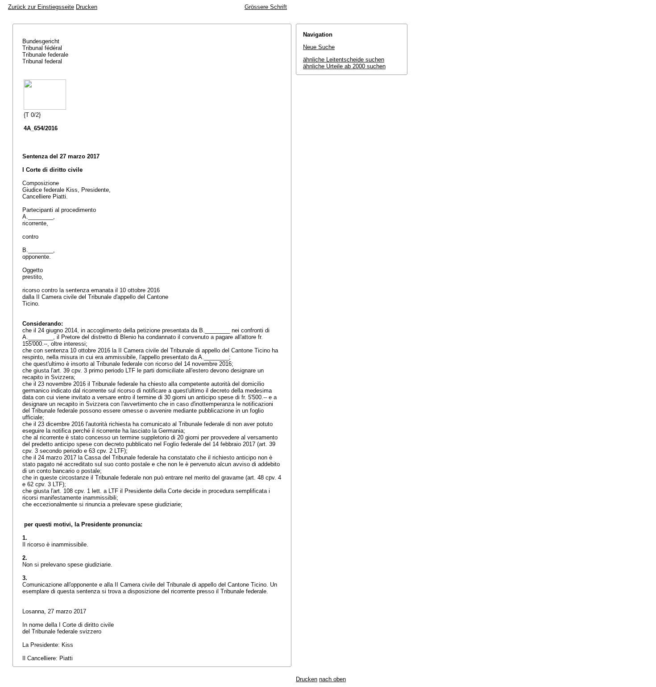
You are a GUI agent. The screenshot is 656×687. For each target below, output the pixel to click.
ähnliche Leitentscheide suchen (343, 59)
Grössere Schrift (266, 7)
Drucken (86, 7)
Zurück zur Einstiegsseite (41, 7)
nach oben (332, 679)
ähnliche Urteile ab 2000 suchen (344, 66)
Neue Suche (319, 47)
